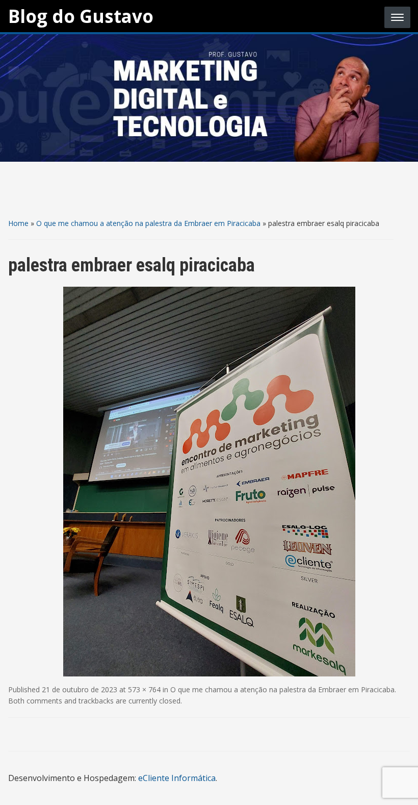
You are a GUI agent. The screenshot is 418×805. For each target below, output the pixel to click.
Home (18, 223)
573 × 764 (144, 689)
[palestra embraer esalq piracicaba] (209, 480)
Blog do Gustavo (80, 16)
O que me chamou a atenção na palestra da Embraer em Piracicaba (148, 223)
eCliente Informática (177, 778)
